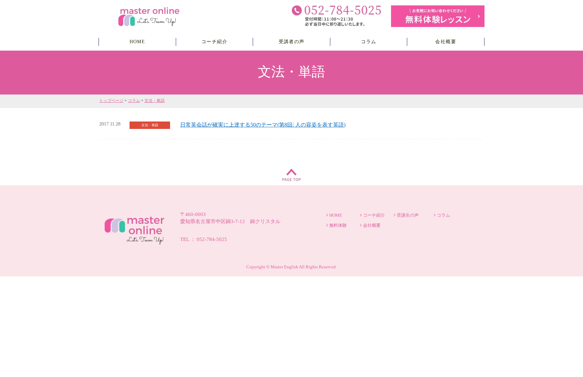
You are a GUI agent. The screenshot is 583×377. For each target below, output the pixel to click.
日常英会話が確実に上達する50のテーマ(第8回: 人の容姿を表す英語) (262, 125)
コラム (369, 41)
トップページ (111, 100)
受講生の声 (408, 215)
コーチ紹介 (214, 41)
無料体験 (338, 225)
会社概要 (445, 41)
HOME (137, 41)
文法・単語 (154, 100)
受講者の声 (292, 41)
